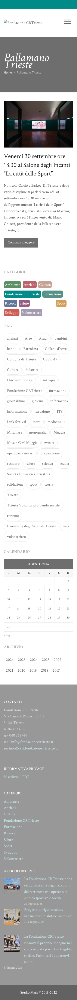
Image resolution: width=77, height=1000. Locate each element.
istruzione (42, 411)
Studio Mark (29, 992)
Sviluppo (11, 312)
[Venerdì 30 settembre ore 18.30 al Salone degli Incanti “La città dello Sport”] (38, 124)
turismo (13, 515)
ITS (60, 411)
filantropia (47, 380)
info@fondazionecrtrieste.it (32, 741)
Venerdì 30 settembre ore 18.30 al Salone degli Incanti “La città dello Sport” (37, 165)
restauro (13, 463)
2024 (34, 659)
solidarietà (15, 484)
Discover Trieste (20, 380)
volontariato (16, 536)
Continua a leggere (21, 242)
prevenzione (50, 453)
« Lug (7, 635)
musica (49, 442)
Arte (28, 338)
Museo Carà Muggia (22, 442)
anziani (12, 338)
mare (36, 421)
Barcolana (30, 348)
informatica (59, 400)
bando (11, 348)
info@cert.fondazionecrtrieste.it (33, 748)
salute (31, 463)
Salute (24, 303)
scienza (47, 463)
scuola (64, 463)
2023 (45, 659)
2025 (22, 659)
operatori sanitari (20, 453)
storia (48, 484)
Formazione (52, 294)
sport (33, 484)
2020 (21, 670)
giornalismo (16, 400)
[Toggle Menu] (67, 22)
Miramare (14, 432)
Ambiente (12, 284)
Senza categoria (43, 303)
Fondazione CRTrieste (22, 294)
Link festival (16, 421)
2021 (9, 670)
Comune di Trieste (21, 359)
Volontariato (31, 312)
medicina (54, 421)
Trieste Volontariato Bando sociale (33, 505)
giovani (37, 400)
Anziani (30, 284)
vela (66, 526)
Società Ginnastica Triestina (28, 474)
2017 (56, 670)
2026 (10, 659)
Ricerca (10, 303)
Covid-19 (50, 359)
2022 (57, 659)
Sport (61, 303)
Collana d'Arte (56, 348)
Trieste (12, 494)
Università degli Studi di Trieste (31, 526)
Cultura (45, 284)
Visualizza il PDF (16, 776)
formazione (57, 390)
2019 (33, 670)
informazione (17, 411)
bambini (61, 338)
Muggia (59, 432)
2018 (44, 670)
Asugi (43, 338)
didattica (31, 369)
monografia (37, 432)
